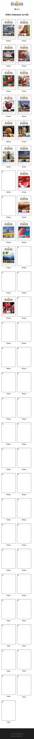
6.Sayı (24, 646)
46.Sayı (8, 167)
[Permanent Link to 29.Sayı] (8, 357)
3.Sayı (9, 696)
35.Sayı (8, 293)
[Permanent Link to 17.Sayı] (8, 508)
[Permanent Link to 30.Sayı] (24, 332)
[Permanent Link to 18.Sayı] (24, 483)
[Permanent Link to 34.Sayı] (24, 281)
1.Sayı (8, 722)
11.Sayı (9, 595)
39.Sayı (8, 242)
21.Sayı (8, 469)
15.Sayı (8, 545)
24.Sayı (24, 419)
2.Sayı (24, 697)
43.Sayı (24, 192)
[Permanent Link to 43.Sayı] (24, 180)
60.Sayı (8, 41)
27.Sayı (8, 394)
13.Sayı (8, 570)
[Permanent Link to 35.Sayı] (8, 281)
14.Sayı (24, 545)
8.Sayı (24, 620)
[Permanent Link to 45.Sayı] (24, 155)
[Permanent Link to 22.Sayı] (24, 432)
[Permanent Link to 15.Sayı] (8, 533)
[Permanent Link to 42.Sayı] (8, 205)
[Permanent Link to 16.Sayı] (24, 508)
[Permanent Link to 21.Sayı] (8, 458)
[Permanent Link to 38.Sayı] (24, 231)
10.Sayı (24, 595)
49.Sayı (24, 116)
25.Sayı (8, 419)
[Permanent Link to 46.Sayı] (8, 155)
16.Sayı (24, 520)
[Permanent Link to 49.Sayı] (24, 105)
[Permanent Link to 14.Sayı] (24, 533)
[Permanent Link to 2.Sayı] (24, 685)
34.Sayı (24, 293)
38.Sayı (24, 242)
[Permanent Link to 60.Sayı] (8, 29)
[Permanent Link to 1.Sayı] (8, 710)
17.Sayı (8, 520)
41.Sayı (24, 217)
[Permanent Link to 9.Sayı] (8, 609)
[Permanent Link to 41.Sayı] (24, 205)
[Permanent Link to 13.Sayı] (8, 558)
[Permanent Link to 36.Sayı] (24, 256)
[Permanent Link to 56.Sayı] (24, 29)
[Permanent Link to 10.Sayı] (24, 584)
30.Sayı (24, 343)
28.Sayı (24, 368)
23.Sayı (8, 444)
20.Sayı (24, 469)
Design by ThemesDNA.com (17, 736)
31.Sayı (8, 343)
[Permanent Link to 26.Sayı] (24, 382)
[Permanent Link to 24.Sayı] (24, 407)
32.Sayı (24, 318)
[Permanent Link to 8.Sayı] (24, 609)
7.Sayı (8, 646)
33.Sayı (8, 318)
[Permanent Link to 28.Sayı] (24, 357)
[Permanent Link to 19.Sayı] (8, 483)
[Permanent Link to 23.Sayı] (8, 432)
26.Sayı (24, 394)
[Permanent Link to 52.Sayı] (8, 79)
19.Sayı (8, 494)
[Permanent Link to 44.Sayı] (8, 180)
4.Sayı (24, 671)
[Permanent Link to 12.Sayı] (24, 558)
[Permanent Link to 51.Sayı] (24, 79)
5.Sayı (9, 671)
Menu (18, 9)
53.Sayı (24, 66)
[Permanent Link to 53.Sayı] (24, 54)
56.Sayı (24, 41)
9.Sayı (9, 620)
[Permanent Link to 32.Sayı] (24, 306)
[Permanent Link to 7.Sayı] (8, 634)
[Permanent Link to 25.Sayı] (8, 407)
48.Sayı (8, 141)
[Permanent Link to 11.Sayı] (8, 584)
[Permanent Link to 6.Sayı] (24, 634)
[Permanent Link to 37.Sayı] (8, 256)
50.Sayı (8, 116)
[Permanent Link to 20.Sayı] (24, 458)
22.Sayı (24, 444)
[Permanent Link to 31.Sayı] (8, 332)
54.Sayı (8, 66)
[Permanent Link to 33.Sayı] (8, 306)
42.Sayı (8, 217)
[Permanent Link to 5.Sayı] (8, 659)
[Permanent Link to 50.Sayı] (8, 105)
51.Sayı (24, 91)
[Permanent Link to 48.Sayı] (8, 130)
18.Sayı (24, 494)
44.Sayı (8, 192)
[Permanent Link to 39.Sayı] (8, 231)
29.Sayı (8, 368)
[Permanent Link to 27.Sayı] (8, 382)
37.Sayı (8, 267)
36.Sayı (24, 267)
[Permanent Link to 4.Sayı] (24, 659)
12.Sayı (24, 570)
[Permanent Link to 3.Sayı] (8, 685)
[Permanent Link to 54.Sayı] (8, 54)
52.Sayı (8, 91)
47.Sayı (24, 141)
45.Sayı (24, 167)
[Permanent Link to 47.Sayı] (24, 130)
